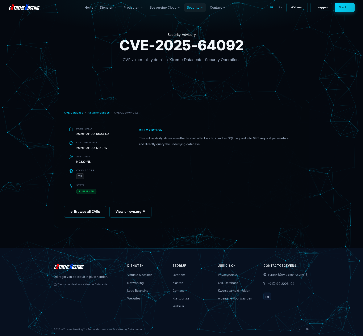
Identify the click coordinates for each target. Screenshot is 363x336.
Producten (131, 7)
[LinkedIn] (267, 296)
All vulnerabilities (99, 112)
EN (281, 7)
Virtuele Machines (139, 275)
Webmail (297, 7)
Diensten (106, 7)
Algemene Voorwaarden (235, 298)
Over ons (179, 275)
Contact (216, 7)
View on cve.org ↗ (130, 212)
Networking (135, 283)
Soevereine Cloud (163, 7)
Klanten (178, 283)
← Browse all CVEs (85, 212)
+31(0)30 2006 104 (281, 283)
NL (272, 7)
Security (193, 7)
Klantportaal (181, 298)
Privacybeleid (227, 275)
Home (89, 7)
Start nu (344, 7)
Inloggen (321, 7)
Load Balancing (138, 290)
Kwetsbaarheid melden (234, 290)
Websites (133, 298)
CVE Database (73, 112)
